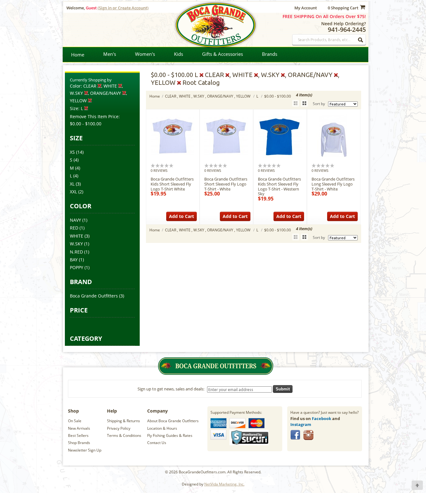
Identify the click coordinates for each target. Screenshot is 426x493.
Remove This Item (88, 116)
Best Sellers (78, 435)
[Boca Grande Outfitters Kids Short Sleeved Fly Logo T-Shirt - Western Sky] (280, 156)
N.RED (76, 252)
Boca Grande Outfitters (94, 296)
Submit (283, 389)
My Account (305, 8)
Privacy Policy (118, 428)
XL (72, 184)
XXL (73, 192)
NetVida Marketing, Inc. (224, 484)
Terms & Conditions (124, 435)
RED (74, 228)
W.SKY (76, 244)
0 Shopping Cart (343, 8)
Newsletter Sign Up (84, 450)
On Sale (74, 420)
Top (417, 485)
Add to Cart (181, 216)
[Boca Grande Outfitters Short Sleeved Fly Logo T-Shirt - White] (226, 156)
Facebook (321, 418)
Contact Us (156, 442)
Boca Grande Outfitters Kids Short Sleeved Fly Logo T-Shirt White (172, 183)
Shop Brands (79, 442)
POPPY (76, 267)
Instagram (300, 424)
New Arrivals (79, 428)
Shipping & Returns (123, 420)
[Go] (360, 39)
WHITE (76, 236)
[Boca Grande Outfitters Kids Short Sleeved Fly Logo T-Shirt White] (172, 156)
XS (72, 152)
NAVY (75, 220)
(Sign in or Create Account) (123, 8)
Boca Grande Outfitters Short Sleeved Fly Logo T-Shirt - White (225, 183)
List (296, 103)
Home (77, 54)
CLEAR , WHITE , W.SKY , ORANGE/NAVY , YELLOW (208, 96)
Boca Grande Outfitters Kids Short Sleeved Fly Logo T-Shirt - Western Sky (279, 186)
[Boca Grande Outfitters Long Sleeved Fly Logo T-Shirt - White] (333, 156)
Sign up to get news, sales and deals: (172, 389)
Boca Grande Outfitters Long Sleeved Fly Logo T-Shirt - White (333, 183)
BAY (74, 260)
